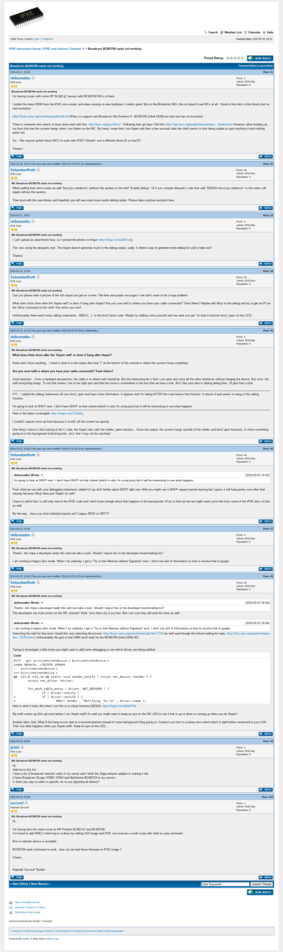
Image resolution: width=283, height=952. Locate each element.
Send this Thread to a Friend (30, 907)
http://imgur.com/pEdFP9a (119, 706)
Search (213, 32)
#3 (271, 215)
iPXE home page (34, 931)
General (75, 48)
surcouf (16, 803)
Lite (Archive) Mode (93, 931)
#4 (271, 271)
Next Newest (39, 883)
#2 (271, 164)
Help (270, 32)
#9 (271, 741)
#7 (271, 528)
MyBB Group (52, 938)
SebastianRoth (92, 164)
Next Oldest (20, 883)
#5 (271, 330)
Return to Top (52, 931)
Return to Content (71, 931)
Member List (233, 32)
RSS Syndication (115, 931)
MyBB (26, 938)
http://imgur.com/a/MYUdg (116, 239)
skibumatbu (20, 78)
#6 (271, 448)
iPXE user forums (55, 48)
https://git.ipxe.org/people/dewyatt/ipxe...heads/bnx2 (199, 124)
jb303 (14, 747)
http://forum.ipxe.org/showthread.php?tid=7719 (133, 633)
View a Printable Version (27, 902)
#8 (271, 576)
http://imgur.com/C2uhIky (67, 413)
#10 (271, 797)
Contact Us (17, 931)
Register (47, 39)
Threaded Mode (247, 65)
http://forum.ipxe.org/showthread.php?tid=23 (41, 116)
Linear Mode (265, 65)
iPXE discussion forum (25, 48)
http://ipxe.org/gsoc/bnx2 (104, 124)
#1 (271, 72)
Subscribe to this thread (27, 912)
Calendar (254, 32)
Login (36, 39)
